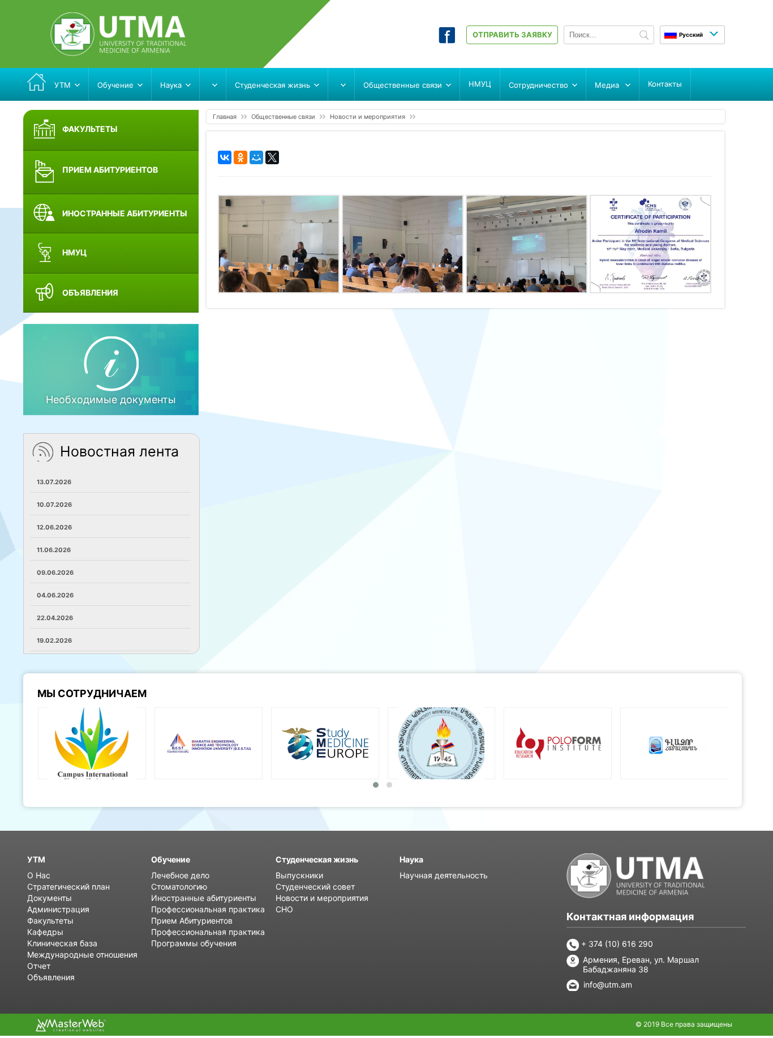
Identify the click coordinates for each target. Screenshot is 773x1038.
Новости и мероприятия (367, 117)
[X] (272, 157)
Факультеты (50, 920)
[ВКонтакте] (224, 157)
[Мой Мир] (256, 157)
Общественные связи (283, 117)
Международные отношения (82, 954)
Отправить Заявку (512, 34)
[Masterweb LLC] (71, 1028)
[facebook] (447, 40)
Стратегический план (68, 886)
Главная (225, 117)
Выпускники (299, 875)
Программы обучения (194, 943)
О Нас (38, 875)
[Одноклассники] (240, 157)
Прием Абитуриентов (192, 920)
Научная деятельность (444, 875)
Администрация (58, 909)
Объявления (51, 977)
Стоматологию (179, 886)
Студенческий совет (315, 886)
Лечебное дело (180, 875)
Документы (49, 898)
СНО (284, 909)
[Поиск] (644, 35)
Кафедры (45, 932)
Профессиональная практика (208, 909)
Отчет (38, 966)
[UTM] (118, 52)
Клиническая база (62, 943)
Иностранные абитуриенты (203, 898)
